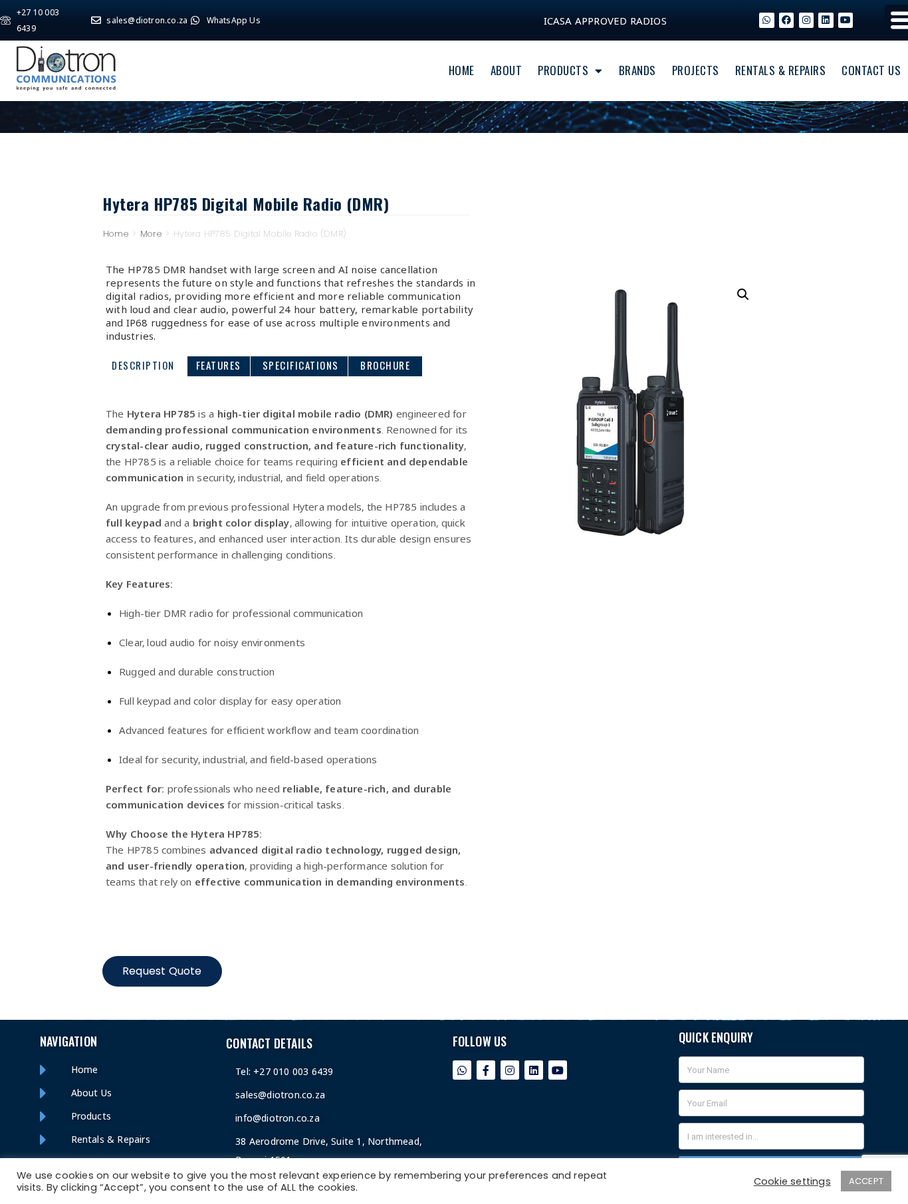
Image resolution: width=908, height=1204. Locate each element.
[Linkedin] (825, 20)
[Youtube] (558, 1070)
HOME (462, 70)
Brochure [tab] (385, 365)
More (151, 233)
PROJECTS (695, 70)
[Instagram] (806, 20)
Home (115, 233)
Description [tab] (143, 365)
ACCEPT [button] (866, 1181)
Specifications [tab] (301, 365)
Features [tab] (218, 365)
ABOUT (506, 70)
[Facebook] (786, 20)
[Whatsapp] (766, 20)
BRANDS (637, 70)
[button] (743, 294)
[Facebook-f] (486, 1070)
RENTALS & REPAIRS (780, 70)
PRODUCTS (563, 70)
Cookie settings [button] (792, 1181)
